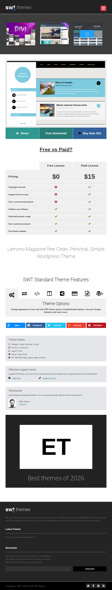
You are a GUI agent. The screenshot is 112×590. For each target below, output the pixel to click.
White (24, 354)
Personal (28, 344)
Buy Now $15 (92, 133)
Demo (25, 133)
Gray (19, 354)
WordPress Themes (18, 9)
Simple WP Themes (36, 586)
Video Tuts (16, 378)
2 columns (24, 347)
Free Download (56, 133)
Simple (36, 344)
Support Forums (49, 378)
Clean (22, 344)
